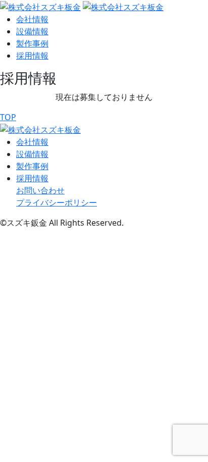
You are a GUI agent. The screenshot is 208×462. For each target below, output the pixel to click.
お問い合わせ (40, 190)
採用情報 (32, 55)
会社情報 (32, 19)
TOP (8, 117)
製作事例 (32, 43)
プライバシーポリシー (56, 202)
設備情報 (32, 31)
